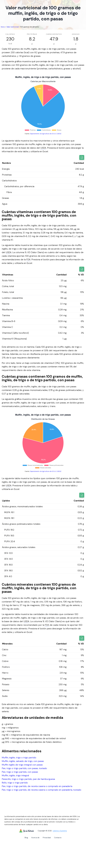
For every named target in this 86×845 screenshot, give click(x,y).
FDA (28, 259)
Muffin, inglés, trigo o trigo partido (19, 757)
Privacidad (47, 837)
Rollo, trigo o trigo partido (15, 782)
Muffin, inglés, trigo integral (15, 775)
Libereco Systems (60, 831)
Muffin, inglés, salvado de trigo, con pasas (23, 761)
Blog (26, 837)
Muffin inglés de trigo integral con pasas (22, 764)
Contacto (57, 837)
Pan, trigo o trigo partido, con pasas (20, 771)
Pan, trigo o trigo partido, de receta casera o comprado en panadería (37, 786)
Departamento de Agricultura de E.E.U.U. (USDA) (45, 134)
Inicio (3, 27)
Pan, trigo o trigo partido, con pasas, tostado (24, 768)
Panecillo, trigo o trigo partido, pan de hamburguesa (28, 779)
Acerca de (35, 837)
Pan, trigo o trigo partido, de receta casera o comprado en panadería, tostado (41, 789)
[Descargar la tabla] (81, 157)
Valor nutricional (12, 27)
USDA (43, 147)
